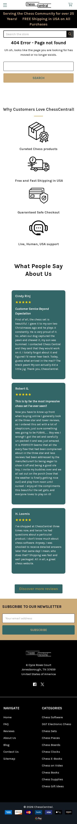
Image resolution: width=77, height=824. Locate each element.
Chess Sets (49, 731)
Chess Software (52, 717)
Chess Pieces (51, 738)
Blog (6, 745)
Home (7, 717)
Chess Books (50, 772)
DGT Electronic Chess (56, 724)
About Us (9, 738)
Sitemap (9, 758)
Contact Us (11, 751)
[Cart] (71, 5)
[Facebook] (34, 684)
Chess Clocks (51, 751)
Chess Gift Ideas (53, 786)
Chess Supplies (52, 779)
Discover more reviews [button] (38, 589)
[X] (42, 684)
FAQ (6, 724)
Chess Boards (51, 745)
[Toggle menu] (5, 5)
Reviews (9, 731)
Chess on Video (52, 765)
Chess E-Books (52, 758)
